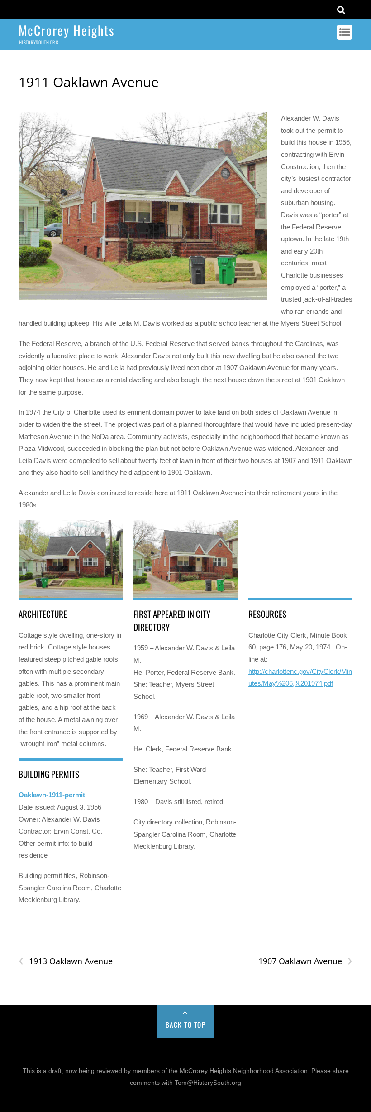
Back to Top (186, 1024)
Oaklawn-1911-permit (52, 795)
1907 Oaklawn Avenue (305, 961)
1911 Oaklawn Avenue (89, 82)
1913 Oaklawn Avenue (66, 961)
